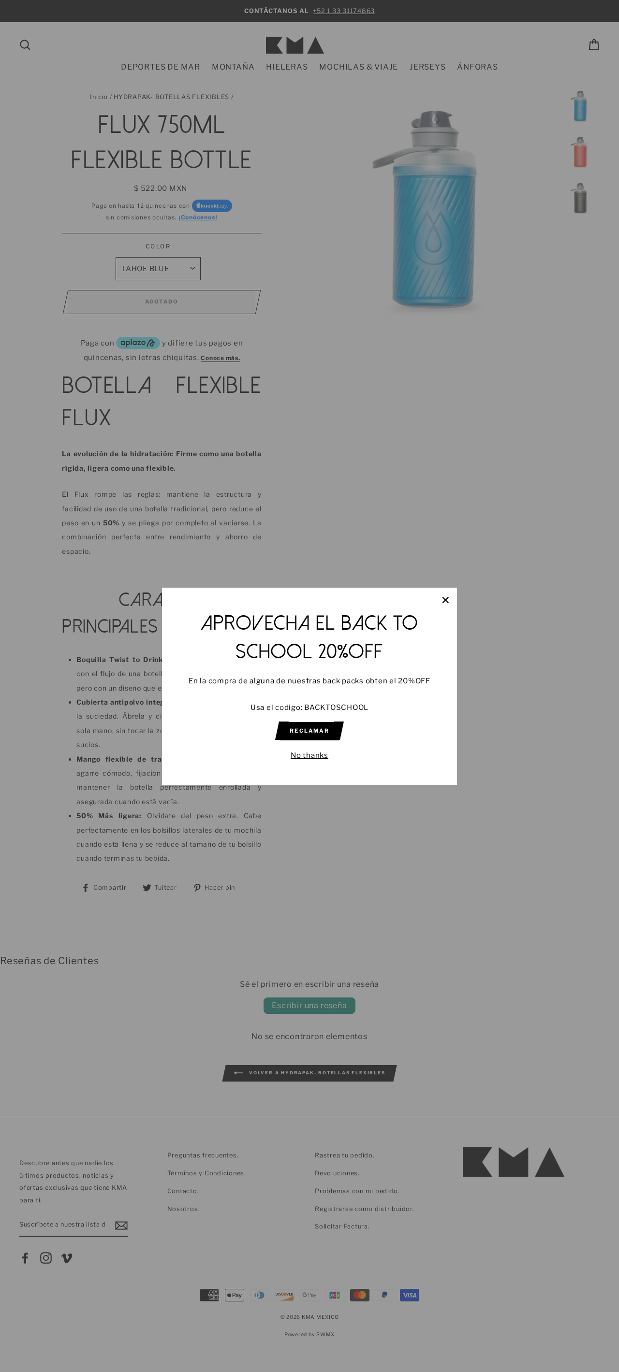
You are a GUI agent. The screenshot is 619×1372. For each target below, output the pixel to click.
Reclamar (309, 730)
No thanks (309, 755)
